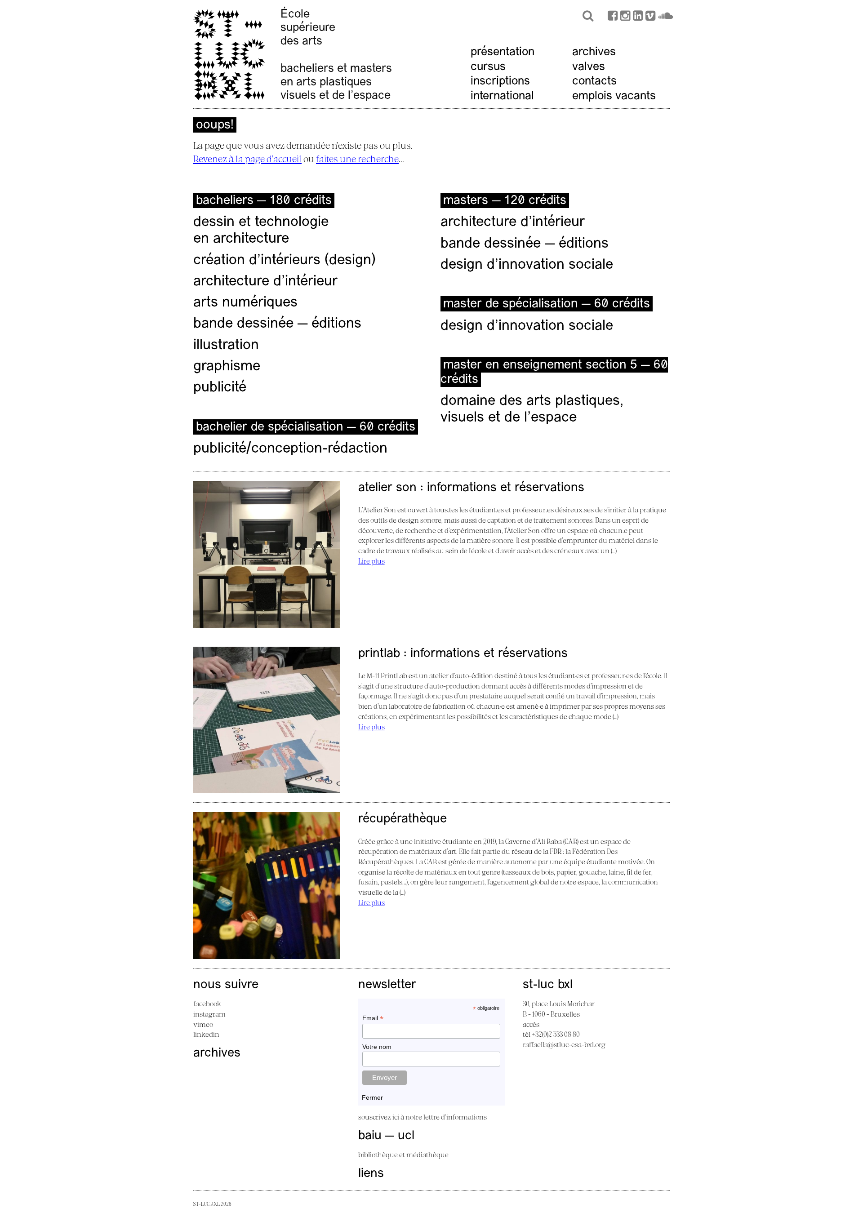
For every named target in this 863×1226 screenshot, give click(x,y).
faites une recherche (357, 158)
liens (371, 1174)
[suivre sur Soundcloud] (665, 17)
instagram (209, 1014)
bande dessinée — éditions (277, 324)
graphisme (226, 367)
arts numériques (245, 303)
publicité (219, 388)
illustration (226, 345)
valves (588, 67)
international (502, 96)
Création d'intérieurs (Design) (284, 260)
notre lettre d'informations (446, 1117)
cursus (488, 67)
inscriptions (500, 82)
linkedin (206, 1034)
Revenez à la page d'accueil (247, 158)
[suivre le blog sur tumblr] (625, 17)
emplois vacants (614, 96)
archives (594, 52)
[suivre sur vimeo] (650, 17)
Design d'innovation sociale (526, 326)
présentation (502, 52)
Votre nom (376, 1046)
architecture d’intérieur (265, 282)
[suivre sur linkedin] (638, 17)
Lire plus (371, 561)
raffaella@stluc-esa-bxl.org (564, 1044)
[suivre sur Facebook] (613, 17)
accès (531, 1024)
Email (372, 1018)
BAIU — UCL (386, 1136)
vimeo (203, 1024)
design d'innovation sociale (526, 265)
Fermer (372, 1097)
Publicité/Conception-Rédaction (290, 449)
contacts (594, 82)
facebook (207, 1003)
